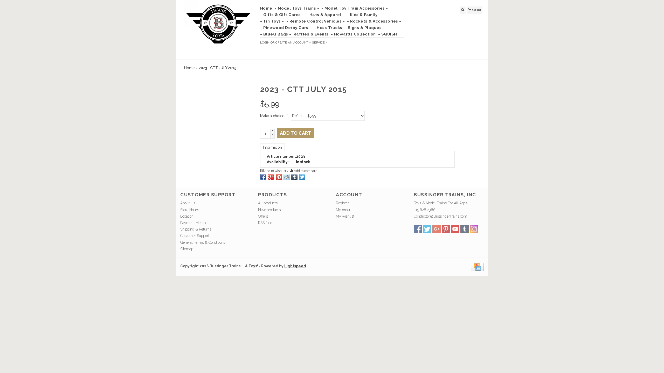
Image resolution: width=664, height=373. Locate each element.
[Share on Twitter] (302, 177)
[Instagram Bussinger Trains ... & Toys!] (474, 229)
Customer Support (194, 236)
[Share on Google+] (271, 177)
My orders (344, 210)
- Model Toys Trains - (297, 8)
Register (342, 203)
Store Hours (189, 210)
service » (320, 42)
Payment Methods (194, 223)
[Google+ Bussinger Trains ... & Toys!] (436, 229)
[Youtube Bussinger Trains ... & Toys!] (455, 229)
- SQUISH (387, 34)
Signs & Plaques (365, 27)
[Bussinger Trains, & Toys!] (218, 29)
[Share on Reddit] (286, 177)
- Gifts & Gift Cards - (282, 14)
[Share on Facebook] (263, 177)
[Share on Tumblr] (294, 177)
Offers (263, 216)
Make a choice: (273, 116)
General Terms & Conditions (202, 242)
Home (266, 8)
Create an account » (293, 42)
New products (269, 210)
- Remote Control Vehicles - (315, 21)
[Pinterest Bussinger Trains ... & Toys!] (446, 229)
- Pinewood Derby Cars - (286, 27)
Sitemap (186, 249)
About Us (187, 203)
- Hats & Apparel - (325, 14)
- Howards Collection (353, 34)
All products (268, 203)
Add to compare (305, 171)
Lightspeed (295, 266)
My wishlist (345, 216)
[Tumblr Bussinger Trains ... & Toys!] (464, 229)
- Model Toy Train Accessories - (354, 8)
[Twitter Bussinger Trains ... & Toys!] (427, 229)
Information (272, 147)
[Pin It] (279, 177)
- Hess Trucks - (329, 27)
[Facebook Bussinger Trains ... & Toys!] (418, 229)
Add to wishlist (275, 171)
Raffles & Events (311, 34)
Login (265, 42)
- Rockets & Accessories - (374, 21)
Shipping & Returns (195, 229)
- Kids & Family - (364, 14)
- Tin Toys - (272, 21)
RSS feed (265, 223)
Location (186, 216)
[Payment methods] (477, 267)
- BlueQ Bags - (275, 34)
